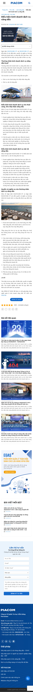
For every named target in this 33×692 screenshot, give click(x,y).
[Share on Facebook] (6, 309)
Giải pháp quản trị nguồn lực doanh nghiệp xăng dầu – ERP (16, 655)
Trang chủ (5, 10)
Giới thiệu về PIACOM (8, 671)
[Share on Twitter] (9, 309)
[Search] (29, 3)
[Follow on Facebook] (2, 641)
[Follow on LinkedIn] (13, 641)
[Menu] (4, 3)
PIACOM (3, 295)
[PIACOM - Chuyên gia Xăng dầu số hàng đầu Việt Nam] (16, 3)
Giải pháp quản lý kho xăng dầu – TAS (13, 659)
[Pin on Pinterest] (13, 309)
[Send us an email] (6, 641)
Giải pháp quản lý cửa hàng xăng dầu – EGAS (15, 650)
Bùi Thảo (20, 24)
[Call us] (10, 641)
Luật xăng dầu (20, 10)
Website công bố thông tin (9, 680)
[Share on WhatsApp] (2, 309)
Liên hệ (3, 674)
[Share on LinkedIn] (16, 309)
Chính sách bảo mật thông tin (10, 677)
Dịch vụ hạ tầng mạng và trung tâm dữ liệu (14, 662)
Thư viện (11, 10)
